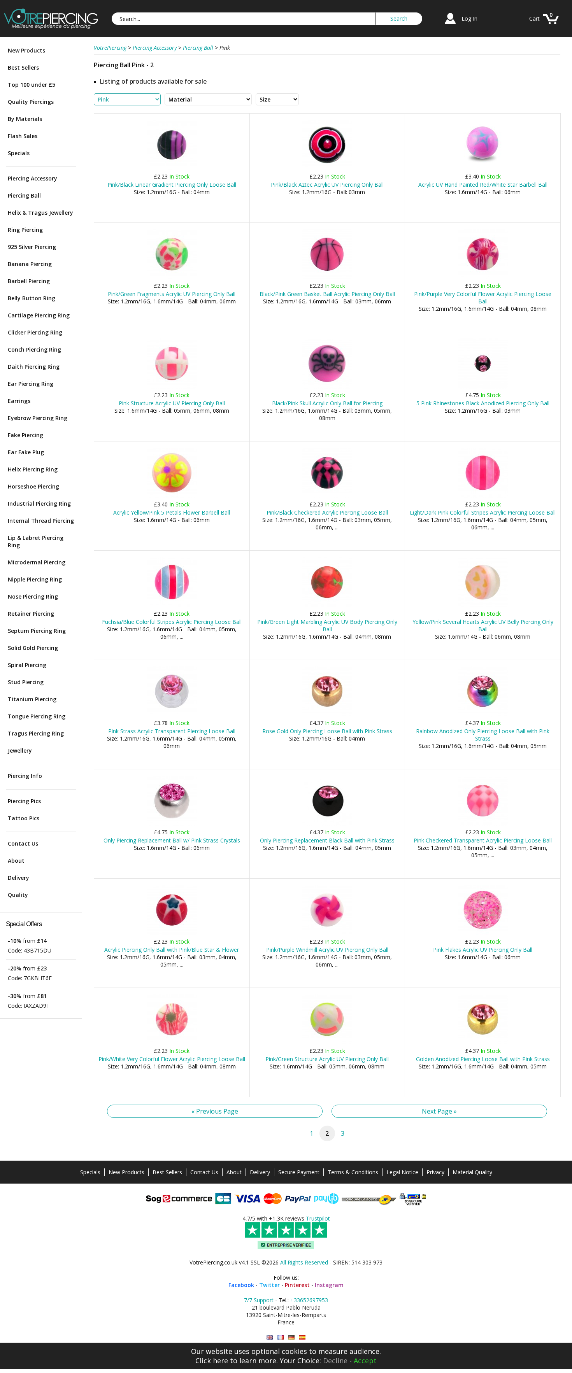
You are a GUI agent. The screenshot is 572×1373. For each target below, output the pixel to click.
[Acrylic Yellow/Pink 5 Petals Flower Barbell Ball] (171, 496)
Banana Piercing (30, 264)
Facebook (241, 1285)
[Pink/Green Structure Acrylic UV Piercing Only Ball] (327, 1042)
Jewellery (20, 750)
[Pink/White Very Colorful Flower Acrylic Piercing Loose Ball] (171, 1042)
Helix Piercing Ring (33, 469)
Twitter (269, 1285)
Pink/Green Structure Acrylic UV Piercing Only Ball (327, 1059)
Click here (211, 1360)
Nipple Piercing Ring (35, 579)
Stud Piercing (26, 682)
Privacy (435, 1172)
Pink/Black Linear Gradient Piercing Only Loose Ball (171, 184)
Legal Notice (402, 1172)
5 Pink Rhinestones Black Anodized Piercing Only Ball (482, 403)
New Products (26, 50)
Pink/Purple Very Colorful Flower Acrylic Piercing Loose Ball (482, 297)
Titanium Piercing (32, 699)
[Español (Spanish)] (302, 1337)
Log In (469, 18)
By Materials (25, 119)
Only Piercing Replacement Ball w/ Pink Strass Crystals (172, 840)
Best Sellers (23, 67)
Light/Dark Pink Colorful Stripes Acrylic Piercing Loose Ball (483, 512)
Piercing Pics (24, 801)
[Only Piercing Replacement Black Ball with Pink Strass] (327, 824)
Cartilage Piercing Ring (39, 315)
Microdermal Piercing (36, 562)
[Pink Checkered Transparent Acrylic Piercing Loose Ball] (482, 824)
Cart (534, 18)
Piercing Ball (24, 195)
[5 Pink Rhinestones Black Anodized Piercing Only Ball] (482, 387)
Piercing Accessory (32, 178)
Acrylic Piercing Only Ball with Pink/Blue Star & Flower (171, 949)
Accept (365, 1360)
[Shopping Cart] (551, 25)
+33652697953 (309, 1300)
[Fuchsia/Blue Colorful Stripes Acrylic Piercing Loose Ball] (171, 605)
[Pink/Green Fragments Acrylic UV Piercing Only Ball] (171, 277)
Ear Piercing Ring (30, 383)
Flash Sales (22, 136)
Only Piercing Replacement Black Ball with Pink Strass (327, 840)
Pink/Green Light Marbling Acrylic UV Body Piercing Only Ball (327, 625)
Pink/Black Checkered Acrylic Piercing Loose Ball (327, 512)
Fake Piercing (25, 435)
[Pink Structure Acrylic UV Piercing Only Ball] (171, 387)
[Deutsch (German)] (291, 1337)
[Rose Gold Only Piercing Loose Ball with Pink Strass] (327, 714)
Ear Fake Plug (26, 452)
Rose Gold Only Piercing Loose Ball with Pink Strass (327, 731)
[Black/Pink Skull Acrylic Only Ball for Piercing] (327, 387)
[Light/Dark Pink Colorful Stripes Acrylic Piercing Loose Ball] (482, 496)
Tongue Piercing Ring (36, 716)
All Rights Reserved (304, 1262)
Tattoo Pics (23, 818)
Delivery (18, 877)
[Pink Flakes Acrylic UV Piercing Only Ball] (482, 933)
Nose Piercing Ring (33, 596)
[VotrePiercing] (51, 26)
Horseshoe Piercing (33, 486)
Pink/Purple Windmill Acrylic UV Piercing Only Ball (327, 949)
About (16, 860)
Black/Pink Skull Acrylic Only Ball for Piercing (327, 403)
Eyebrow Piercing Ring (37, 418)
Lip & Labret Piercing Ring (35, 541)
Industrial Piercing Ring (39, 503)
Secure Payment (298, 1172)
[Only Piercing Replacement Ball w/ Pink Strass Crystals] (171, 824)
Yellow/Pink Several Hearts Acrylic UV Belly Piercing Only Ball (482, 625)
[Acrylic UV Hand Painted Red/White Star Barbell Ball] (482, 168)
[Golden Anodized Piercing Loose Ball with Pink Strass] (482, 1042)
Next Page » (439, 1111)
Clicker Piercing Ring (35, 332)
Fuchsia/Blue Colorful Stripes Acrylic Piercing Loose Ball (172, 621)
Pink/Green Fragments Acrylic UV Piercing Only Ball (171, 294)
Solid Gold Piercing (33, 647)
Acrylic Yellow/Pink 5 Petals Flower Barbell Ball (171, 512)
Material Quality (472, 1172)
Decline (335, 1360)
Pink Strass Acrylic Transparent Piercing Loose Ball (171, 731)
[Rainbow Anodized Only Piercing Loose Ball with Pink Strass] (482, 714)
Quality (18, 894)
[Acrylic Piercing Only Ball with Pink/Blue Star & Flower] (171, 933)
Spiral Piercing (27, 665)
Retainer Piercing (31, 613)
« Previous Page (214, 1111)
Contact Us (23, 843)
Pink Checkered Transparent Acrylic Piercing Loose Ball (483, 840)
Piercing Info (25, 775)
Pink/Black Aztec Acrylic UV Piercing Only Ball (327, 184)
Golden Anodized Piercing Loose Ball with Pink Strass (483, 1059)
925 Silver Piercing (32, 246)
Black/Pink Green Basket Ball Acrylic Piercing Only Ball (327, 294)
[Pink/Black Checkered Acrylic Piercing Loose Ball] (327, 496)
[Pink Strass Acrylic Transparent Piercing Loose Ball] (171, 714)
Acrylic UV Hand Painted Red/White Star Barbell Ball (482, 184)
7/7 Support (259, 1300)
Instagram (329, 1285)
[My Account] (450, 25)
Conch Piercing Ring (34, 349)
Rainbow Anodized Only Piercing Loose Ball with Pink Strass (482, 734)
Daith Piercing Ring (34, 366)
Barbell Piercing (29, 281)
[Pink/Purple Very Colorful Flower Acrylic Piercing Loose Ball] (482, 277)
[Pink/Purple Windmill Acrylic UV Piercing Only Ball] (327, 933)
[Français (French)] (280, 1337)
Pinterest (297, 1285)
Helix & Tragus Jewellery (40, 212)
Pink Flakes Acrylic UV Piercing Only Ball (482, 949)
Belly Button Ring (31, 298)
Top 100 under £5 (31, 84)
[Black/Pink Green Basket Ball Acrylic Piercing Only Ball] (327, 277)
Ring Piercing (25, 229)
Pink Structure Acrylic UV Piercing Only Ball (172, 403)
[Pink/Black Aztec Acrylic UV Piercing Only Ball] (327, 168)
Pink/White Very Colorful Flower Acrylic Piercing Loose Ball (171, 1059)
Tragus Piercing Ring (36, 733)
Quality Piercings (31, 101)
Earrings (19, 401)
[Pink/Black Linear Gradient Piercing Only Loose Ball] (171, 168)
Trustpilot (318, 1218)
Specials (19, 153)
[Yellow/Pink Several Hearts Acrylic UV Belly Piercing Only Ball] (482, 605)
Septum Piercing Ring (37, 630)
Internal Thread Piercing (41, 520)
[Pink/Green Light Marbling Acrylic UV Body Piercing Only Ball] (327, 605)
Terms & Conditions (353, 1172)
